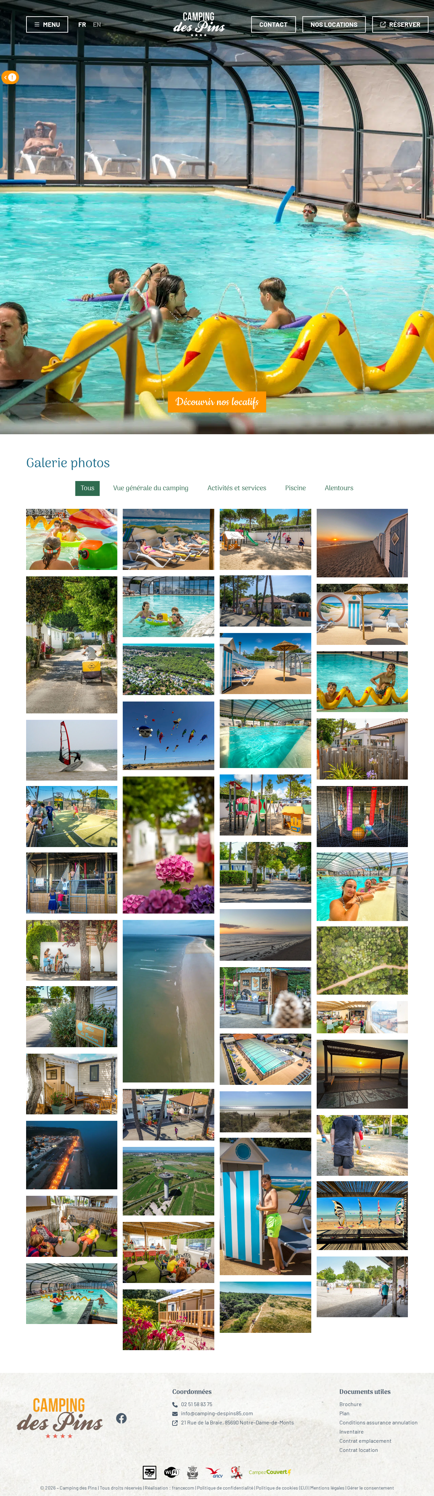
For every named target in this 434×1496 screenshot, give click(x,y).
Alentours (339, 488)
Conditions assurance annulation (378, 1422)
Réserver (404, 24)
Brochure (350, 1404)
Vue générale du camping (151, 488)
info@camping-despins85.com (217, 1413)
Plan (344, 1413)
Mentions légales (327, 1488)
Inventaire (351, 1431)
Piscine (295, 488)
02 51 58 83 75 (196, 1404)
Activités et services (237, 488)
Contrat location (358, 1449)
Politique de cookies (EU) (282, 1488)
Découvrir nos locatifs (217, 402)
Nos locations (334, 24)
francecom (183, 1488)
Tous (87, 488)
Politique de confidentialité (225, 1488)
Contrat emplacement (365, 1440)
